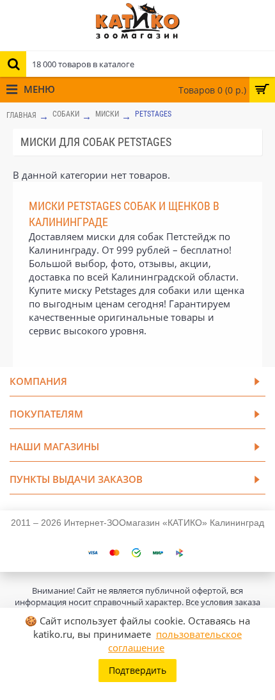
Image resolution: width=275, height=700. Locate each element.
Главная (21, 115)
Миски (107, 114)
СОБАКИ (65, 114)
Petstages (153, 114)
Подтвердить (137, 670)
